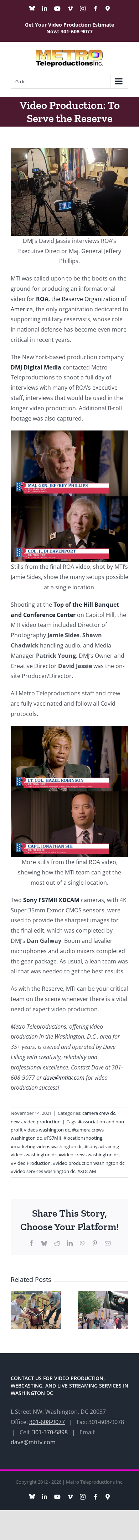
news (16, 1121)
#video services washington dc (43, 1171)
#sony (91, 1146)
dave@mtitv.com (63, 1078)
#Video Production (31, 1163)
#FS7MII (52, 1138)
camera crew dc (98, 1113)
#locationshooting (82, 1138)
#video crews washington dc (89, 1154)
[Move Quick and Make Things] (36, 1295)
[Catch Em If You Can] (103, 1295)
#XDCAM (86, 1171)
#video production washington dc (88, 1163)
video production (42, 1121)
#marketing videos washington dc (46, 1146)
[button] (16, 1310)
